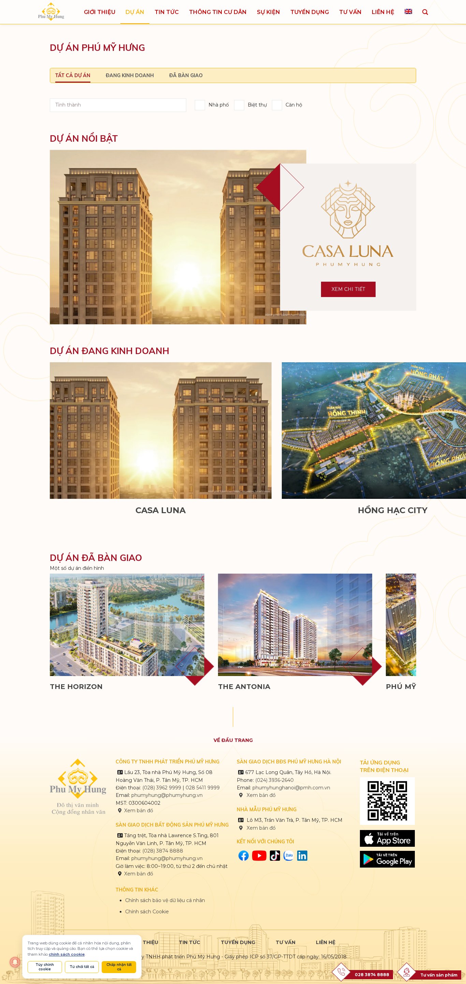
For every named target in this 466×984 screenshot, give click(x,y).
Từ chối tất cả (82, 967)
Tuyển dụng (238, 942)
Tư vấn (285, 942)
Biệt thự (257, 105)
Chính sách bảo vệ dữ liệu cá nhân (165, 900)
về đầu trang (233, 740)
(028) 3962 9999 (161, 788)
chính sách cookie (67, 954)
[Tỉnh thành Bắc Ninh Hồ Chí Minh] (118, 105)
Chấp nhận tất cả (119, 966)
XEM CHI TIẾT (348, 289)
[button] (406, 437)
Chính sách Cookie (147, 912)
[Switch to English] (408, 12)
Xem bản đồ (138, 810)
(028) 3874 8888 (163, 851)
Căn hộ (294, 105)
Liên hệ (325, 942)
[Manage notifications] (15, 962)
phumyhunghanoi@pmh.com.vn (291, 788)
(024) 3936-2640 (274, 780)
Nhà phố (218, 105)
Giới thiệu (144, 942)
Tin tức (189, 942)
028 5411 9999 (203, 788)
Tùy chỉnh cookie (44, 966)
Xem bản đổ (260, 828)
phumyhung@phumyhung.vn (167, 795)
